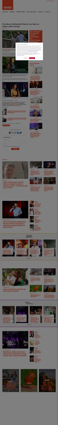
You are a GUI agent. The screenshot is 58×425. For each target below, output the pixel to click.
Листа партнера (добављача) (20, 55)
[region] (29, 51)
